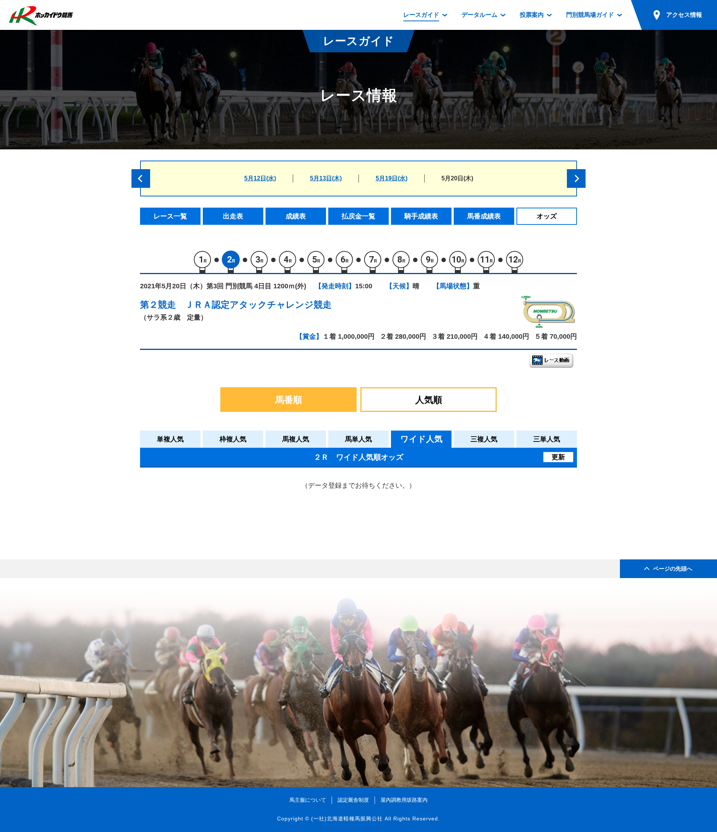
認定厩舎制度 (353, 800)
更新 (558, 457)
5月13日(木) (326, 178)
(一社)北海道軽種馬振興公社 (347, 819)
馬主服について (307, 800)
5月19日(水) (391, 178)
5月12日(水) (260, 178)
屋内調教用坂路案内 (404, 800)
